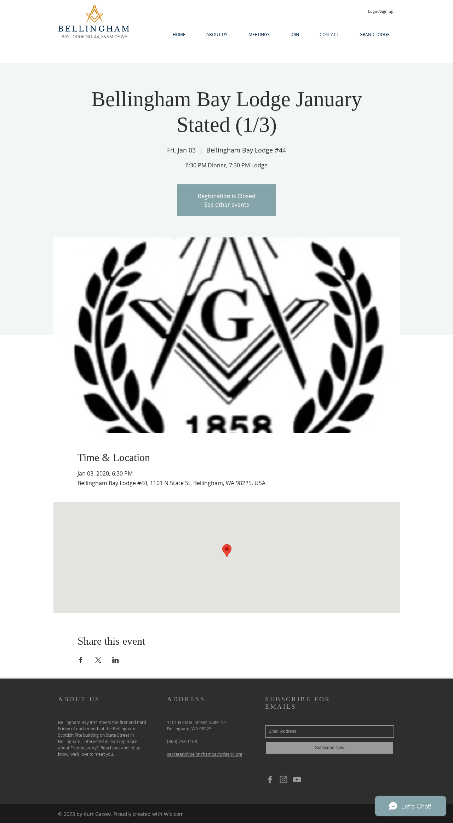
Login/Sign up (381, 11)
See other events (226, 204)
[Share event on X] (98, 660)
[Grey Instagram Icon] (283, 779)
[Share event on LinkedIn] (115, 660)
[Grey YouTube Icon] (297, 779)
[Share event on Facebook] (81, 660)
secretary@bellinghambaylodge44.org (204, 754)
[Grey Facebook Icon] (270, 779)
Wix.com (174, 814)
